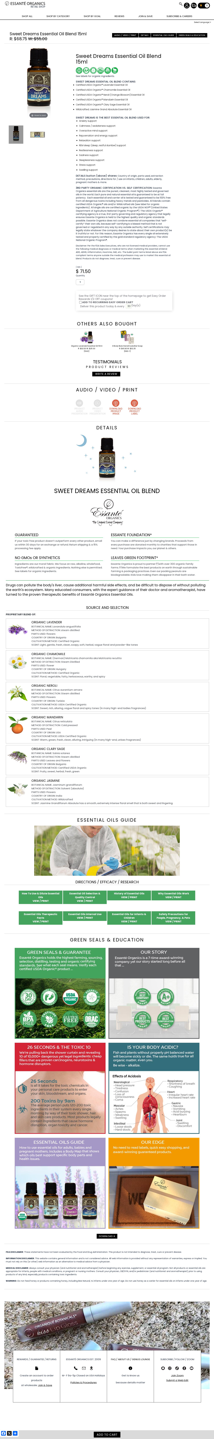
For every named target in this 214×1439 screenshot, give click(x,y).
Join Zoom (177, 1375)
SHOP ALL (27, 16)
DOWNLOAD (107, 1236)
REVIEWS (119, 16)
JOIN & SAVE (180, 4)
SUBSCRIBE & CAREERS (179, 16)
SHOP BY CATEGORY (58, 16)
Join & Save (45, 1385)
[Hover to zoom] (38, 82)
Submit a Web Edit (177, 1380)
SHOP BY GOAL (92, 16)
